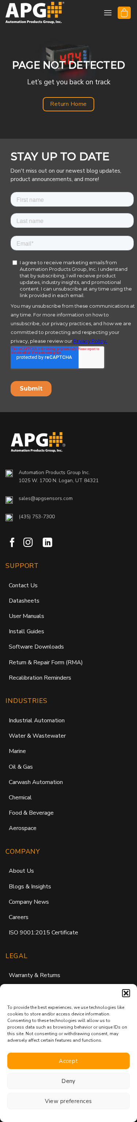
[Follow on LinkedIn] (47, 543)
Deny (68, 1081)
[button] (126, 993)
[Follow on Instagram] (28, 543)
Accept (68, 1061)
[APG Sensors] (42, 13)
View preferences (68, 1101)
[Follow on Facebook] (12, 543)
